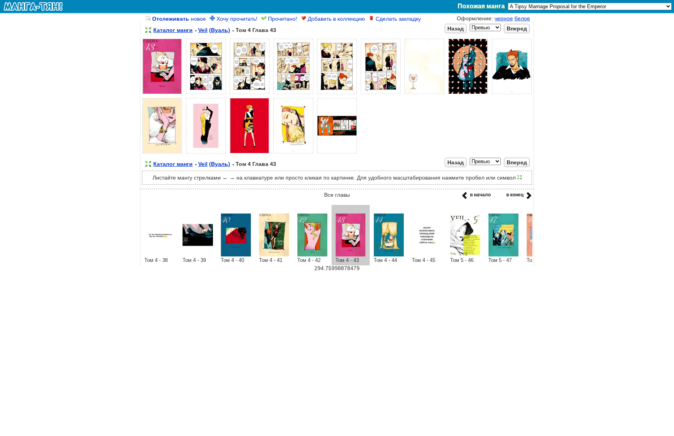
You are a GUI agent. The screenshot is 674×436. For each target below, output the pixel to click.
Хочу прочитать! (236, 19)
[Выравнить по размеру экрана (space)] (148, 30)
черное (504, 18)
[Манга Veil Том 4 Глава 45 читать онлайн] (427, 254)
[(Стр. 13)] (293, 153)
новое (179, 19)
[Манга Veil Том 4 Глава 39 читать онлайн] (198, 254)
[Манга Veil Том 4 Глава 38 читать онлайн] (159, 254)
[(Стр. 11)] (206, 153)
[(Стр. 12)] (249, 153)
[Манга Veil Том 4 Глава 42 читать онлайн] (312, 254)
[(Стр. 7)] (424, 94)
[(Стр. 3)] (249, 94)
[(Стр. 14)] (337, 153)
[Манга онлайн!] (33, 6)
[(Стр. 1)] (162, 94)
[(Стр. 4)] (293, 94)
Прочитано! (281, 19)
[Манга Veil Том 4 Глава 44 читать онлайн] (389, 254)
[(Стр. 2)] (206, 94)
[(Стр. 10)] (162, 153)
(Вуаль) (219, 30)
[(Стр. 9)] (512, 94)
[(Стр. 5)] (337, 94)
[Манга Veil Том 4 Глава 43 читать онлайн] (350, 254)
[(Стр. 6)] (381, 94)
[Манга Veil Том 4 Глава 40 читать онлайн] (236, 254)
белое (522, 18)
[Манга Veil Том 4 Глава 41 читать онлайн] (274, 254)
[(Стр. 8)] (468, 94)
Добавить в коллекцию (335, 19)
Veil (203, 30)
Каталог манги (173, 30)
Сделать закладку (397, 19)
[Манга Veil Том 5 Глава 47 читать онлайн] (503, 254)
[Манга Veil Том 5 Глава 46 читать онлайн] (465, 254)
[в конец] (527, 198)
